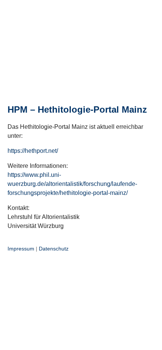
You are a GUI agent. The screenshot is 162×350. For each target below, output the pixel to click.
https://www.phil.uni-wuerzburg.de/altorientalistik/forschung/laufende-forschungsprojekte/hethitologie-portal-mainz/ (72, 184)
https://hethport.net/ (33, 151)
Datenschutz (54, 249)
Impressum (21, 249)
